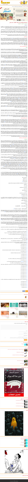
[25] (26, 264)
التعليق (26, 324)
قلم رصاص (26, 23)
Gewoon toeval (22, 343)
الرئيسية (27, 6)
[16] (26, 251)
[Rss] (14, 480)
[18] (18, 98)
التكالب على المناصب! (22, 363)
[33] (26, 276)
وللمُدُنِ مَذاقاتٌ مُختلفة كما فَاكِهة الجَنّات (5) (20, 403)
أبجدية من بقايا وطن (25, 307)
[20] (6, 106)
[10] (3, 67)
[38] (26, 284)
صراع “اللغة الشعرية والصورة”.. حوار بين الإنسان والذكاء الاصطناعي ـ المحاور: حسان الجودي (16, 349)
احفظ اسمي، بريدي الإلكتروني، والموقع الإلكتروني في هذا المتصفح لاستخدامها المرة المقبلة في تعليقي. (18, 338)
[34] (3, 166)
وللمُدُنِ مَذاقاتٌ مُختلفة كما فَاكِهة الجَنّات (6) (20, 400)
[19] (26, 255)
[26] (24, 151)
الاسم (26, 330)
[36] (22, 181)
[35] (17, 173)
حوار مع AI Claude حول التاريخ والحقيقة (20, 352)
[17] (6, 94)
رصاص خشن (24, 6)
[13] (21, 80)
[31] (26, 273)
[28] (25, 158)
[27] (12, 157)
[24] (13, 144)
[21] (26, 258)
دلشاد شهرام (22, 261)
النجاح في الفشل (22, 439)
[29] (14, 158)
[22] (4, 121)
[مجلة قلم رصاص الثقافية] (14, 2)
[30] (21, 162)
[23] (2, 125)
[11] (15, 69)
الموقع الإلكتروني (25, 335)
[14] (23, 84)
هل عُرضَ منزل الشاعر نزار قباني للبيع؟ (20, 360)
